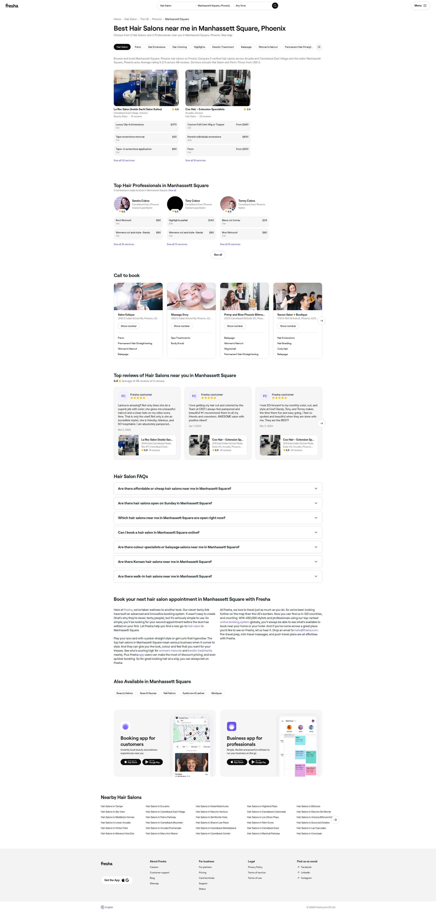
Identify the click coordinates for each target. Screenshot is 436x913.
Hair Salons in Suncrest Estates (313, 822)
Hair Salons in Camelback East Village (165, 811)
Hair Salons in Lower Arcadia (115, 822)
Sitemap (154, 883)
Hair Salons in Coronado (309, 833)
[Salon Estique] (138, 321)
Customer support (159, 872)
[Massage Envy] (191, 321)
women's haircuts (170, 650)
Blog (152, 878)
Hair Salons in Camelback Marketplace (216, 828)
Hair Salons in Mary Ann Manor (162, 833)
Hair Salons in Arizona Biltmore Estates (317, 817)
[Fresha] (11, 6)
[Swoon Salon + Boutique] (297, 321)
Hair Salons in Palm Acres (260, 822)
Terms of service (257, 872)
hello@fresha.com (306, 630)
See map (226, 35)
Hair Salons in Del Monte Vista (211, 817)
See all (218, 254)
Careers (154, 867)
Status (202, 888)
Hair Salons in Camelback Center (213, 833)
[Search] (275, 6)
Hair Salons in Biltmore (308, 806)
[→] (321, 321)
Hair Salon (130, 19)
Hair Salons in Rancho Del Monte (314, 811)
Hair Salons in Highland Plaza (262, 806)
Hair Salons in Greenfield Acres (212, 806)
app (141, 654)
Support (203, 883)
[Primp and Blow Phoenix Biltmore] (244, 321)
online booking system (234, 622)
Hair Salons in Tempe (112, 806)
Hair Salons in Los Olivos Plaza (263, 817)
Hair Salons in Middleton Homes (117, 817)
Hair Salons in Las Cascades (311, 828)
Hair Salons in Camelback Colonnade (266, 811)
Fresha (128, 609)
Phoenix (157, 19)
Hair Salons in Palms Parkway (161, 817)
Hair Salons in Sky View (113, 811)
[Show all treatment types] (319, 47)
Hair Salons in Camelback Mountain (164, 822)
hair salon (194, 626)
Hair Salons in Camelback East (263, 828)
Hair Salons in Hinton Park (114, 828)
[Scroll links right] (335, 820)
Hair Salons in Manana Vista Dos (117, 833)
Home (117, 19)
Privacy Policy (255, 867)
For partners (205, 867)
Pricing (202, 872)
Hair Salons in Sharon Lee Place (212, 822)
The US (144, 19)
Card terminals (206, 878)
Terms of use (255, 878)
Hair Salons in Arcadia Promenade (163, 828)
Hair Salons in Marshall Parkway (263, 833)
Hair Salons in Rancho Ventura (212, 811)
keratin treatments (200, 650)
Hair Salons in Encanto (157, 806)
